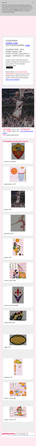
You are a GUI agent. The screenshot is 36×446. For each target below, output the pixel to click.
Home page (10, 435)
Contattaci (32, 435)
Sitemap (15, 435)
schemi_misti (12, 43)
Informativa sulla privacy (23, 435)
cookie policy (16, 9)
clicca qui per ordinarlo (12, 79)
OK (33, 2)
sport (27, 45)
